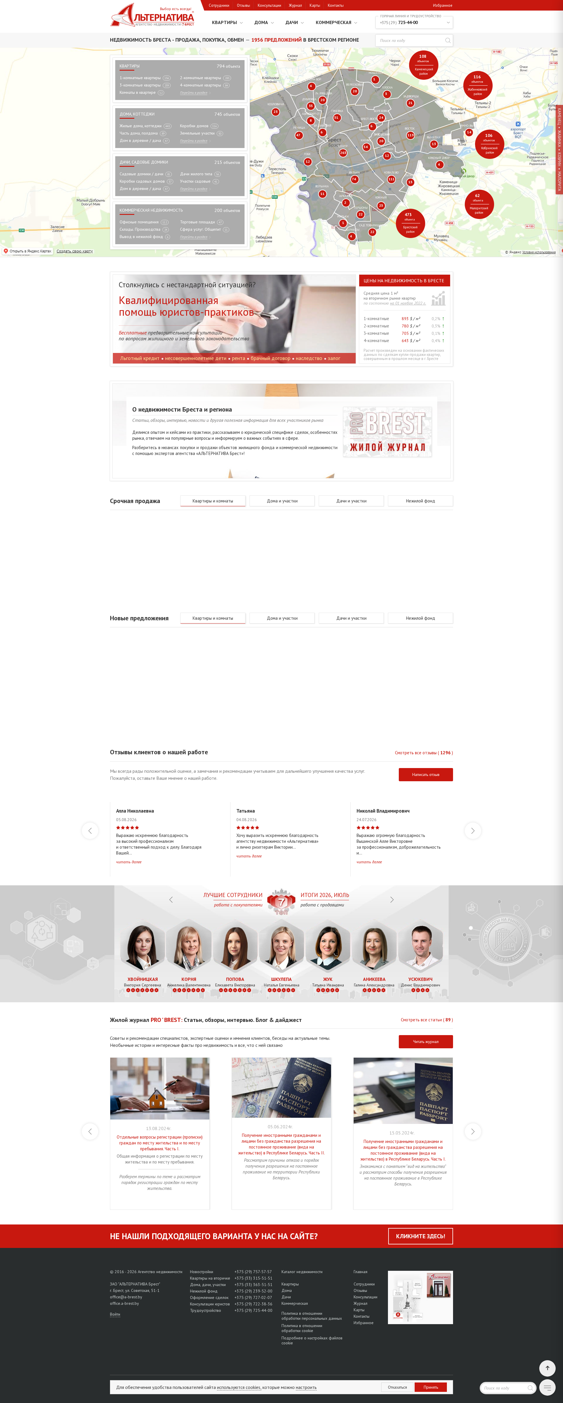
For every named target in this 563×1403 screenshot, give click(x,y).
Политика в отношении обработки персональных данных (312, 1316)
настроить (306, 1387)
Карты (315, 5)
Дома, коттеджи (137, 114)
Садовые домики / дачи (141, 173)
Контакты (336, 5)
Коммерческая (333, 22)
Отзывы (243, 5)
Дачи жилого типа (196, 173)
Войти (115, 1314)
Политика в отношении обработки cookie (302, 1328)
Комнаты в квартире (138, 92)
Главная (360, 1271)
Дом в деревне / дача (140, 140)
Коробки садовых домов (142, 181)
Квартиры (224, 22)
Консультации (269, 5)
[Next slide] (473, 831)
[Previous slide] (90, 831)
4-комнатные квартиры (200, 85)
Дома (261, 22)
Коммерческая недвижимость (151, 210)
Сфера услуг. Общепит (200, 229)
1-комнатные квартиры (140, 77)
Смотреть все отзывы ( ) (424, 752)
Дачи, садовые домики (144, 162)
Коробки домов (194, 125)
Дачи (292, 22)
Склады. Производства (140, 229)
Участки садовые (195, 181)
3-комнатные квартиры (140, 85)
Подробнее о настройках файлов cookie (312, 1340)
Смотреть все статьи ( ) (427, 1019)
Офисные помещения (139, 222)
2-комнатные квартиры (200, 77)
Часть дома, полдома (139, 133)
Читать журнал (426, 1041)
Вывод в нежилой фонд (141, 236)
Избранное (442, 5)
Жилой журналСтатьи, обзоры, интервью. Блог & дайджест (206, 1020)
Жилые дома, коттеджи (141, 125)
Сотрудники (219, 5)
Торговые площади (197, 222)
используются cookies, (239, 1387)
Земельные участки (197, 133)
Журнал (295, 5)
